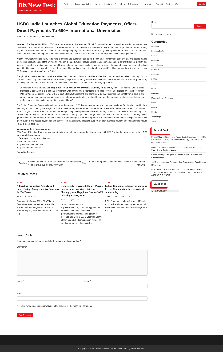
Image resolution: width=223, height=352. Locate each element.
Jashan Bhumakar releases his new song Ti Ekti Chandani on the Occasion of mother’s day (126, 189)
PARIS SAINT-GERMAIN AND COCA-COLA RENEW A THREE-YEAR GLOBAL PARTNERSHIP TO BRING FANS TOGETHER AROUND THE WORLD (176, 172)
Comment (22, 247)
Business (68, 4)
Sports (154, 112)
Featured (155, 74)
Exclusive (155, 70)
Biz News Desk (37, 5)
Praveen (108, 196)
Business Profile (157, 51)
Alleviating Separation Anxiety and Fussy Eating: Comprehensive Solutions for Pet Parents (38, 189)
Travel (153, 121)
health (97, 4)
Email (87, 281)
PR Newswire (134, 4)
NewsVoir (148, 4)
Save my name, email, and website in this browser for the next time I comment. (56, 306)
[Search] (204, 11)
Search (154, 22)
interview (155, 93)
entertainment (157, 65)
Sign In (201, 4)
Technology (120, 4)
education (107, 4)
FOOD (154, 79)
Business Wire (172, 4)
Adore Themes (137, 348)
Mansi (51, 37)
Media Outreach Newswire (162, 98)
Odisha (154, 107)
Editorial (154, 56)
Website (20, 293)
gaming (154, 84)
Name (20, 281)
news (153, 102)
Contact (159, 4)
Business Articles (83, 4)
